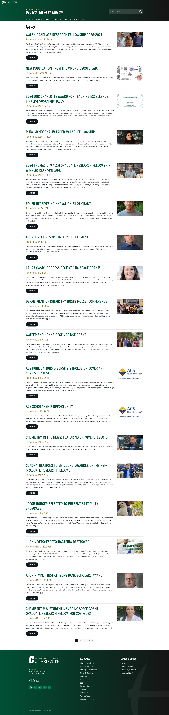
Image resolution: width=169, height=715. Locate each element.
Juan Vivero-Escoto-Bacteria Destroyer (57, 541)
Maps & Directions (86, 666)
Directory (83, 676)
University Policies (86, 699)
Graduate (63, 19)
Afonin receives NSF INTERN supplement (57, 237)
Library (82, 680)
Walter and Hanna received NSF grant (56, 334)
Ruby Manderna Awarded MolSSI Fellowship (60, 132)
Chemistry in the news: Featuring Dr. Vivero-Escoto (67, 437)
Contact (83, 19)
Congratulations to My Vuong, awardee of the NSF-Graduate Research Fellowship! (66, 468)
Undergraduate (51, 19)
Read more (32, 58)
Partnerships (84, 686)
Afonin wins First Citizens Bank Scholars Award (64, 575)
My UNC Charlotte (86, 673)
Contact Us (84, 693)
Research (73, 19)
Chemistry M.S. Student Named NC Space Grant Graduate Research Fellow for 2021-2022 (62, 611)
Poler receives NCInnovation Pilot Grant (58, 203)
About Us (29, 19)
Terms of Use (85, 696)
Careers (83, 689)
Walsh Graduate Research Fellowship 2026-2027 (64, 34)
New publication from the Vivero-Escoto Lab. (62, 68)
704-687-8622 (34, 681)
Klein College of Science (36, 9)
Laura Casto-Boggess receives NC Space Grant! (63, 268)
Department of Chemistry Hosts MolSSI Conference (66, 301)
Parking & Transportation (89, 670)
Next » (91, 640)
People (38, 19)
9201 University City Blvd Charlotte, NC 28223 (38, 673)
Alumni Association (87, 663)
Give (81, 683)
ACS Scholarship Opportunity (49, 406)
